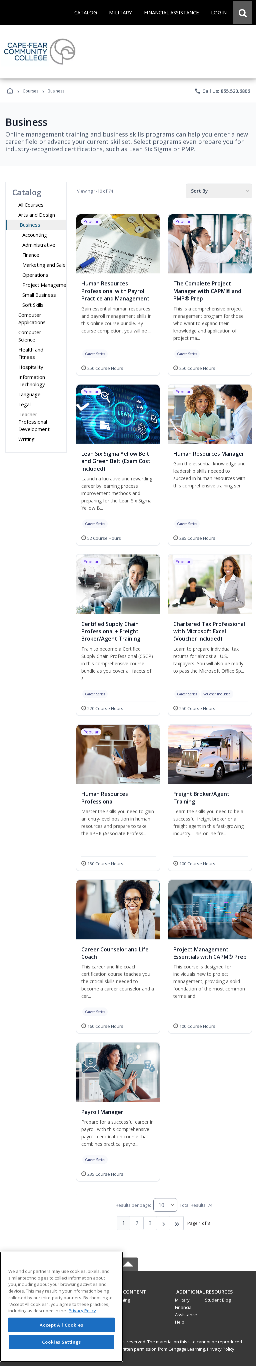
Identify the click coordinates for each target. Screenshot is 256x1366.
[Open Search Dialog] (242, 12)
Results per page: (133, 1205)
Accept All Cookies (61, 1325)
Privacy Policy (220, 1349)
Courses (30, 91)
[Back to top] (128, 1295)
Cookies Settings (61, 1342)
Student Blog (218, 1300)
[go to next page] (163, 1223)
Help (179, 1322)
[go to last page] (177, 1223)
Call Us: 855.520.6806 (222, 91)
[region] (61, 1306)
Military (182, 1300)
